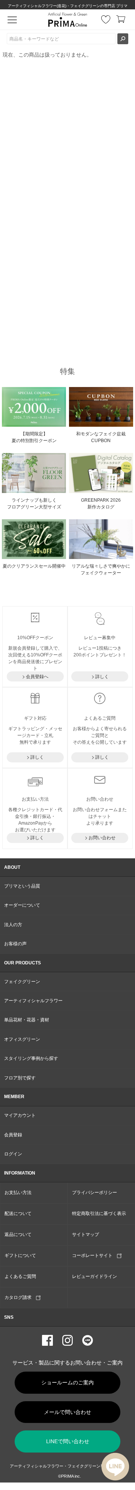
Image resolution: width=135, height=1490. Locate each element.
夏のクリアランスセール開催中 (34, 566)
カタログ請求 (20, 1297)
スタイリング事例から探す (31, 1058)
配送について (18, 1213)
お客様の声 (15, 943)
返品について (18, 1234)
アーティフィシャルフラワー (33, 1000)
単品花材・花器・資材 (26, 1019)
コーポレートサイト (94, 1255)
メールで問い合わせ (67, 1412)
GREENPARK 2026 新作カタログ (101, 504)
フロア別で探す (20, 1078)
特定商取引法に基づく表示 (99, 1213)
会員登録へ (37, 676)
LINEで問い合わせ (67, 1441)
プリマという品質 (22, 886)
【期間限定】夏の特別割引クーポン (34, 437)
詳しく (102, 676)
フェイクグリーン (22, 981)
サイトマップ (85, 1234)
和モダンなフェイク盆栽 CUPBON (101, 437)
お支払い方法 (18, 1192)
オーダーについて (22, 905)
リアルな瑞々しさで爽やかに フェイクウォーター (101, 569)
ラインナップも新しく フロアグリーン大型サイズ (34, 504)
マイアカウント (20, 1115)
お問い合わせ (102, 837)
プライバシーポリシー (94, 1192)
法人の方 (13, 924)
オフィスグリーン (22, 1039)
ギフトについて (20, 1255)
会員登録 (13, 1134)
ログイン (13, 1154)
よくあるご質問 (20, 1276)
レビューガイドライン (94, 1276)
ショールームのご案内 (67, 1382)
